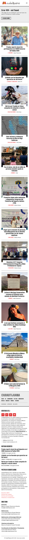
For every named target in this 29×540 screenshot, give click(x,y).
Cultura (10, 328)
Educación (11, 268)
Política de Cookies (6, 494)
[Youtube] (14, 414)
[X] (10, 414)
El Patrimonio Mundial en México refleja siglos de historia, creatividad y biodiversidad (14, 355)
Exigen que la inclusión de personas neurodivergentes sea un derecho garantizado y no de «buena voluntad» (14, 232)
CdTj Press (18, 112)
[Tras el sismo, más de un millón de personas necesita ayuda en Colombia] (14, 156)
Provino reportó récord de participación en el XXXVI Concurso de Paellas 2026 (14, 49)
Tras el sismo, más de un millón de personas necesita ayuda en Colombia (14, 169)
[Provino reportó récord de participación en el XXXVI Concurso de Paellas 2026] (14, 36)
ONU (17, 172)
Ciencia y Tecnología (12, 81)
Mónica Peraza (17, 205)
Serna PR (20, 81)
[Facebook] (3, 414)
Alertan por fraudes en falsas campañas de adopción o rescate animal (14, 108)
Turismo (10, 52)
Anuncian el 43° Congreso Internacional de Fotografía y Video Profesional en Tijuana (14, 264)
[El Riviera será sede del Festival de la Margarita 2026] (14, 373)
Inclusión (11, 205)
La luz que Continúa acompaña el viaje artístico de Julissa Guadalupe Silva (14, 325)
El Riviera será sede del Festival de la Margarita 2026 (14, 385)
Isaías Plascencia (17, 52)
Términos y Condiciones (7, 497)
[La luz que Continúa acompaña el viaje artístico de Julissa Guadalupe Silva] (14, 312)
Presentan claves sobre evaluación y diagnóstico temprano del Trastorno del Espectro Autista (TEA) (14, 200)
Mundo (13, 172)
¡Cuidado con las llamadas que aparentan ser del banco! (14, 78)
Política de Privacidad (7, 496)
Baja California (11, 112)
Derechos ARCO (5, 492)
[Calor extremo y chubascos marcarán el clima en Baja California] (14, 126)
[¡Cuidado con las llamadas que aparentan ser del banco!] (14, 67)
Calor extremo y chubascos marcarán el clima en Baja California (14, 138)
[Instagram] (6, 414)
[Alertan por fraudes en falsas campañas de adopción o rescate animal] (14, 96)
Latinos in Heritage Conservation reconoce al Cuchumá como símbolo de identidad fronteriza (14, 294)
